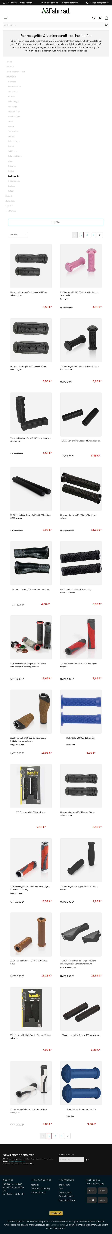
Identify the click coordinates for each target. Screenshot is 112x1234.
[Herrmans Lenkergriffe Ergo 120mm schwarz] (31, 563)
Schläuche (12, 151)
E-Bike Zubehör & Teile (15, 71)
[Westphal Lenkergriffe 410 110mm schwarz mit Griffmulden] (31, 413)
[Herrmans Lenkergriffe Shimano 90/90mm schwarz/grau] (31, 340)
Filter (57, 222)
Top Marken (10, 211)
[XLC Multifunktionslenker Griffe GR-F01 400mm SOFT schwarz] (31, 489)
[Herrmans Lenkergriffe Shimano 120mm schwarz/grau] (81, 786)
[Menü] (5, 17)
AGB (61, 1188)
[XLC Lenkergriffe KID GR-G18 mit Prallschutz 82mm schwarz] (81, 340)
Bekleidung (10, 201)
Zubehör (9, 196)
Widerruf (56, 1213)
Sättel (10, 121)
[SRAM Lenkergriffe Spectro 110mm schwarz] (81, 414)
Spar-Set (9, 206)
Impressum (64, 1184)
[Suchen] (106, 25)
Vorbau (11, 136)
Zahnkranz (12, 91)
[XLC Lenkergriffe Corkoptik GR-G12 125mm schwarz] (81, 860)
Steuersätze (13, 131)
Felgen (11, 191)
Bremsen (12, 81)
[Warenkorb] (105, 18)
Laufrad (11, 186)
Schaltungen (13, 101)
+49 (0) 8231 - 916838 (12, 1184)
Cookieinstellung (67, 1200)
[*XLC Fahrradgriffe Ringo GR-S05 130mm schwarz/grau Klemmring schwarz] (31, 637)
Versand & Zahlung (40, 1188)
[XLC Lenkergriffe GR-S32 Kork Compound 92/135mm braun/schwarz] (31, 712)
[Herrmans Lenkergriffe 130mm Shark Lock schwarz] (81, 489)
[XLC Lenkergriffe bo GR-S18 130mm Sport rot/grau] (81, 637)
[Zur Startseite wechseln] (56, 11)
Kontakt (35, 1184)
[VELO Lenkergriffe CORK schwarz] (31, 786)
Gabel (10, 161)
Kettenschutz (14, 181)
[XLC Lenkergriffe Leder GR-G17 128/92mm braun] (31, 934)
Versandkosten (58, 1224)
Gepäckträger (14, 116)
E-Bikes (8, 61)
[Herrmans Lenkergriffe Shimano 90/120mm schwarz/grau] (31, 266)
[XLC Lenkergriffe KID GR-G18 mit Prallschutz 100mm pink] (81, 266)
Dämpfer (12, 166)
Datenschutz (65, 1192)
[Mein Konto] (100, 18)
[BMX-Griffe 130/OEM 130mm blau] (81, 712)
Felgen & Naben (15, 156)
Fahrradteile (10, 76)
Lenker (11, 171)
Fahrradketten (14, 86)
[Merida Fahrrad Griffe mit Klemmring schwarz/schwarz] (81, 563)
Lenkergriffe (13, 176)
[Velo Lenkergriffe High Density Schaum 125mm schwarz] (31, 1009)
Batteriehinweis (66, 1196)
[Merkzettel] (94, 18)
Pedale (11, 126)
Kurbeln (11, 96)
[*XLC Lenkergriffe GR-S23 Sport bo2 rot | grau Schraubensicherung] (31, 860)
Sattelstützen (14, 111)
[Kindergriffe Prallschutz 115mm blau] (81, 1083)
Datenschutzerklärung (17, 1161)
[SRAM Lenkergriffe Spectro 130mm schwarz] (81, 1009)
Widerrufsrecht (38, 1192)
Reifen (11, 146)
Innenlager (12, 106)
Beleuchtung (13, 141)
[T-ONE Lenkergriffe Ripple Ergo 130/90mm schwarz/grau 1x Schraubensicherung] (81, 934)
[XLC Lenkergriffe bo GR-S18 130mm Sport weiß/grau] (31, 1083)
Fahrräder (9, 66)
